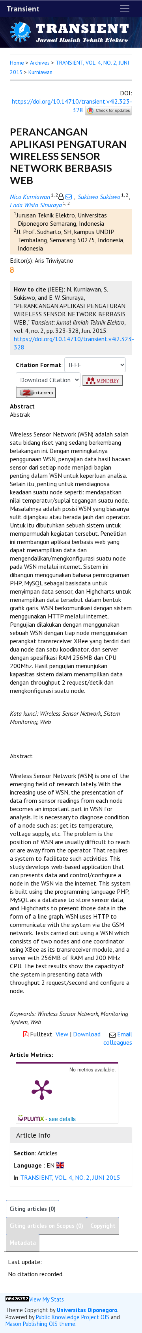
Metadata (22, 1242)
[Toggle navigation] (125, 9)
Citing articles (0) (32, 1208)
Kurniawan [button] (40, 72)
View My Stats (46, 1299)
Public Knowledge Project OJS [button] (72, 1317)
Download (87, 1034)
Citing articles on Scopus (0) (46, 1225)
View (62, 1034)
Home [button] (17, 62)
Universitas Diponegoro (87, 1310)
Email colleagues (117, 1038)
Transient (22, 9)
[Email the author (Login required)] (68, 197)
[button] (12, 269)
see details (62, 1119)
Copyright (103, 1225)
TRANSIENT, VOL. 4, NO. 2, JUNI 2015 (70, 1177)
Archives (40, 62)
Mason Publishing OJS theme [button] (40, 1323)
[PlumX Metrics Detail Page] (41, 1089)
